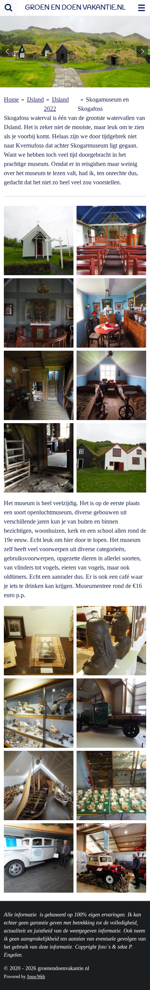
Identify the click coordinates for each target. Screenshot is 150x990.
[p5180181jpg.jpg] (38, 713)
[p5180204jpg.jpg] (111, 240)
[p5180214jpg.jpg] (38, 458)
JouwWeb (36, 976)
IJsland (35, 99)
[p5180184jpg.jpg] (38, 785)
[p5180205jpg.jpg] (38, 240)
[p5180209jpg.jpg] (38, 385)
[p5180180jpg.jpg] (111, 640)
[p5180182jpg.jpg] (111, 785)
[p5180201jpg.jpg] (38, 313)
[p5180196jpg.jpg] (111, 713)
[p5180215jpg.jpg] (111, 458)
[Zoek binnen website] (8, 7)
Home (11, 99)
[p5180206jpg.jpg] (111, 313)
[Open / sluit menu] (141, 7)
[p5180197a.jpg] (111, 858)
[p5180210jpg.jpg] (111, 385)
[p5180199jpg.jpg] (38, 858)
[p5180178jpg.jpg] (38, 640)
